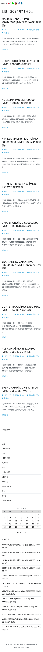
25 (10, 527)
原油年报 (6, 472)
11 (10, 521)
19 (16, 524)
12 (16, 521)
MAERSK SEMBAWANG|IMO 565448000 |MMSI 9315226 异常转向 (20, 620)
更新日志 (5, 482)
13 (21, 521)
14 (27, 521)
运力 (3, 491)
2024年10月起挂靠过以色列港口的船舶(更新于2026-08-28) (21, 546)
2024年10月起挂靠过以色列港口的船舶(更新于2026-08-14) (21, 561)
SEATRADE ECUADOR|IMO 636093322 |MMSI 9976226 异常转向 (21, 265)
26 (16, 527)
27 (21, 527)
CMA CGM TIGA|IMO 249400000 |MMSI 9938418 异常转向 (21, 584)
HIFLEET (7, 30)
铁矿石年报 (7, 500)
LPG (3, 453)
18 (10, 524)
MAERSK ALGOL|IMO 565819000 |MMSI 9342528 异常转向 (21, 577)
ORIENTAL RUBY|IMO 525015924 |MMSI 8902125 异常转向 (21, 628)
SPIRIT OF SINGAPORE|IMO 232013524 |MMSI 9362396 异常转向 (20, 608)
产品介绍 (5, 463)
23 (38, 524)
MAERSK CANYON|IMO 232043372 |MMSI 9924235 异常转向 (21, 22)
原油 (3, 467)
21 (27, 524)
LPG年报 (6, 458)
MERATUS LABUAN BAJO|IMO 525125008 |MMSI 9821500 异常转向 (21, 592)
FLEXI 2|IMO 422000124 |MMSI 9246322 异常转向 (21, 614)
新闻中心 (5, 477)
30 (38, 527)
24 (5, 527)
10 (5, 521)
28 (27, 527)
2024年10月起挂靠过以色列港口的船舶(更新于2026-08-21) (21, 553)
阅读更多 (5, 49)
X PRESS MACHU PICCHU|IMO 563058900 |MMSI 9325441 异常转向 (21, 142)
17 (5, 524)
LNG (3, 444)
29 (33, 527)
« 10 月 (18, 533)
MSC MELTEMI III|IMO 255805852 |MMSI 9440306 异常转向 (18, 600)
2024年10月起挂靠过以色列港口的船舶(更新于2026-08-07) (21, 569)
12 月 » (25, 533)
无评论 (6, 33)
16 (38, 521)
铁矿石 (4, 496)
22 (33, 524)
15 (33, 521)
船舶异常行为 (34, 30)
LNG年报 (6, 448)
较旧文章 (6, 430)
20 (21, 524)
